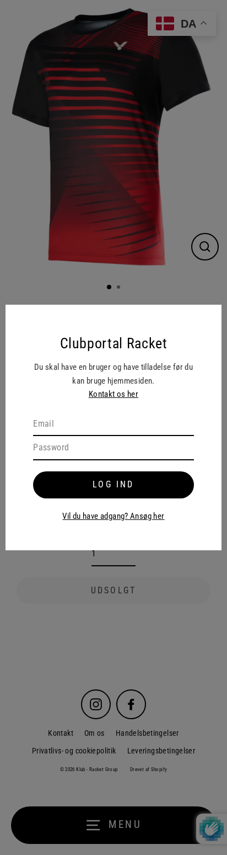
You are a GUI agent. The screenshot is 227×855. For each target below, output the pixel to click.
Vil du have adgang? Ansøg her (113, 516)
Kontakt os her (113, 394)
